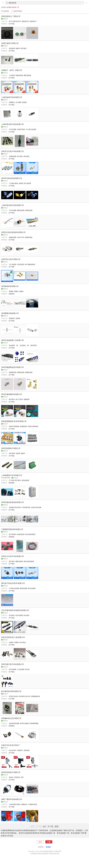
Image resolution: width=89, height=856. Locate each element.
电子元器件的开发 (15, 21)
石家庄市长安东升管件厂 (10, 745)
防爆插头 (12, 102)
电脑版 (48, 847)
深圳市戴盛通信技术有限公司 (12, 367)
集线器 (24, 102)
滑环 (22, 777)
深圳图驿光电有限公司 (10, 313)
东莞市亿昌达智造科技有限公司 (13, 232)
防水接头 (12, 615)
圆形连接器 (27, 75)
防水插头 (20, 156)
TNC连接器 (12, 264)
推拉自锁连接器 (29, 561)
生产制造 (12, 24)
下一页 (50, 826)
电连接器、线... (14, 345)
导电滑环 (17, 777)
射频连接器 (19, 75)
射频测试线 (12, 372)
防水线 (27, 669)
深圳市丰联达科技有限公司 (11, 178)
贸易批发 (12, 294)
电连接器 (12, 48)
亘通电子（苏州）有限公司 (11, 70)
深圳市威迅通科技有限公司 (11, 394)
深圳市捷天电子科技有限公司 (12, 664)
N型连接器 (20, 264)
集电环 (11, 777)
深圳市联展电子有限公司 (10, 448)
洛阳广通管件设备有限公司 (11, 799)
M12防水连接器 (31, 129)
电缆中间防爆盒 (14, 426)
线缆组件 (12, 318)
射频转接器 (29, 372)
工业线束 (12, 75)
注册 (48, 842)
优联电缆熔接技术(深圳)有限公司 (14, 421)
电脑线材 (27, 399)
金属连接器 (12, 156)
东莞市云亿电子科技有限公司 (12, 151)
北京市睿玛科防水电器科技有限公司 (15, 610)
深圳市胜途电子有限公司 (10, 772)
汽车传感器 (12, 129)
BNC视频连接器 (30, 264)
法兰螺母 (18, 102)
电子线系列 (12, 534)
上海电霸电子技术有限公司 (11, 475)
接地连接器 (25, 480)
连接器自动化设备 (15, 507)
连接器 (21, 183)
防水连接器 (27, 183)
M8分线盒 (22, 642)
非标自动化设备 (36, 507)
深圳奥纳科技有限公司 (10, 286)
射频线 (11, 291)
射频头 (21, 291)
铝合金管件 (12, 750)
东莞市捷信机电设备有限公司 (12, 502)
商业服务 (12, 483)
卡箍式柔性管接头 (15, 804)
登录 (40, 842)
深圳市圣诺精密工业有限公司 (12, 340)
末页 (56, 826)
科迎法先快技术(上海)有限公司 (13, 637)
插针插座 (12, 453)
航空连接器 (32, 588)
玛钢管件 (20, 750)
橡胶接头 (24, 804)
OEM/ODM (20, 237)
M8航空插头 (21, 129)
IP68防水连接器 (14, 588)
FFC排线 (11, 480)
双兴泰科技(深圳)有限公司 (11, 691)
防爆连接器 (29, 210)
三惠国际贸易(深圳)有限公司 (12, 529)
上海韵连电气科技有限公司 (11, 97)
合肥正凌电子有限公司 (10, 43)
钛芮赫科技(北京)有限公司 (11, 718)
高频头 (16, 291)
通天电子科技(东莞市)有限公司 (13, 583)
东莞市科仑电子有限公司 (10, 259)
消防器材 (27, 750)
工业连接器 (20, 669)
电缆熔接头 (23, 426)
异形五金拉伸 (13, 696)
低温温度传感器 (14, 723)
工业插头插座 (13, 183)
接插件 (18, 48)
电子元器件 (19, 399)
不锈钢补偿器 (32, 804)
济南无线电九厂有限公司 (10, 16)
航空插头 (24, 48)
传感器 (16, 642)
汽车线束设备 (25, 507)
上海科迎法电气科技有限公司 (12, 124)
